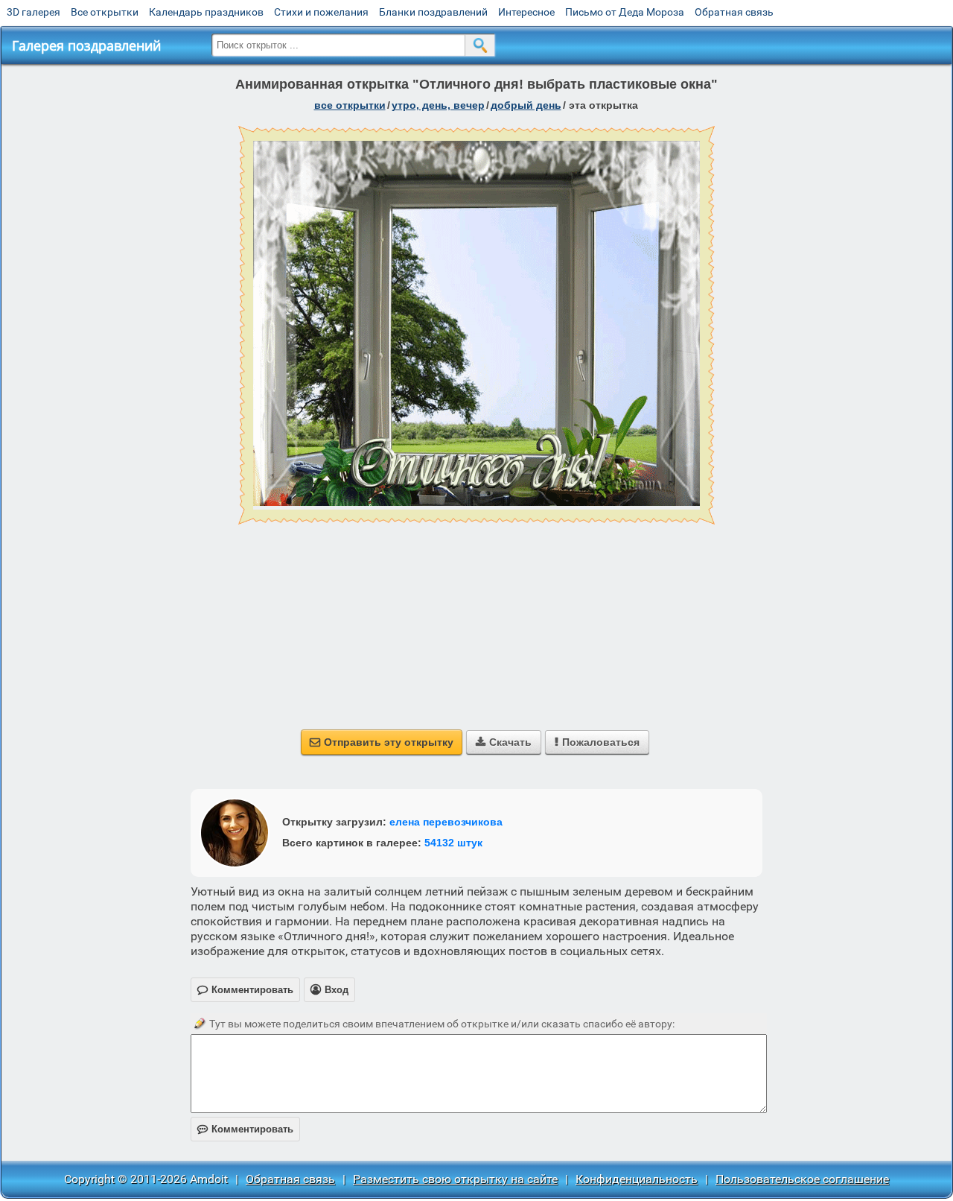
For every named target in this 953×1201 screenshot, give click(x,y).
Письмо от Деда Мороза (624, 12)
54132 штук (453, 843)
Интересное (526, 12)
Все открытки (104, 12)
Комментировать (245, 1129)
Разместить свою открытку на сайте (455, 1179)
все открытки (350, 105)
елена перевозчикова (446, 822)
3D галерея (33, 12)
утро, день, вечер (438, 105)
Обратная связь (734, 12)
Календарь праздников (206, 12)
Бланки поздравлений (433, 12)
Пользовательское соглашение (802, 1179)
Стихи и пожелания (321, 12)
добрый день (526, 105)
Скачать (504, 742)
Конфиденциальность (637, 1179)
